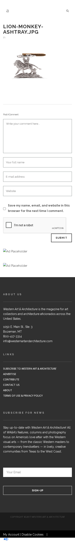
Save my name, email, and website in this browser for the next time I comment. (39, 208)
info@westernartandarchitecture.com (27, 341)
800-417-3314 (12, 336)
